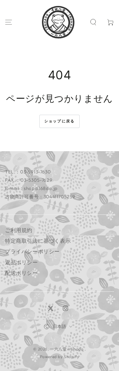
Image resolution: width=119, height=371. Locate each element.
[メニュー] (8, 22)
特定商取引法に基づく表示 (38, 240)
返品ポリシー (21, 262)
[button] (93, 22)
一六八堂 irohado (67, 348)
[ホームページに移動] (58, 22)
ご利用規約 (18, 230)
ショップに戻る (59, 121)
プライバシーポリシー (32, 251)
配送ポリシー (21, 273)
